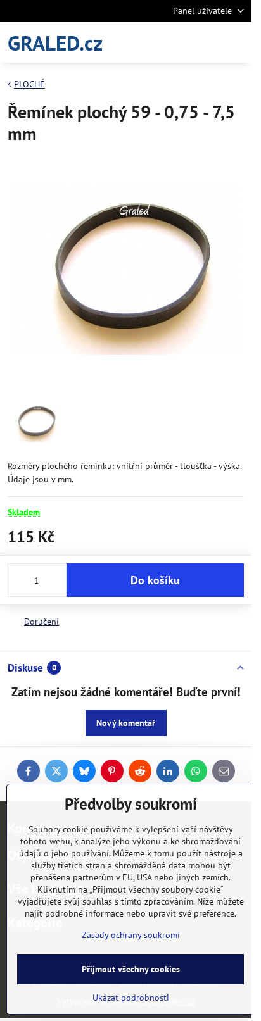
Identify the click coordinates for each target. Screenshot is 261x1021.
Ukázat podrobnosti (130, 997)
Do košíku (155, 580)
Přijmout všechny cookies (131, 969)
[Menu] (236, 42)
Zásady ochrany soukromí (131, 935)
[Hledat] (175, 42)
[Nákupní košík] (206, 42)
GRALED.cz (55, 42)
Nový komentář (125, 723)
